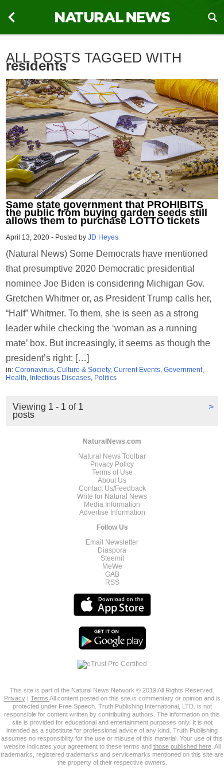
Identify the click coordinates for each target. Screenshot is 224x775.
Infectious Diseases (60, 378)
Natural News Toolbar (112, 456)
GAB (112, 574)
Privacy (14, 698)
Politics (105, 378)
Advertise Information (112, 512)
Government (183, 370)
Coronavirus (34, 370)
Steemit (112, 558)
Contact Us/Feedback (112, 488)
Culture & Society (83, 370)
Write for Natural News (112, 496)
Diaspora (112, 550)
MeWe (112, 566)
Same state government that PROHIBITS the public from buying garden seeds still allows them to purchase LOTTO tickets (106, 212)
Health (16, 378)
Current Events (137, 370)
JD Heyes (103, 237)
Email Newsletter (112, 542)
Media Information (112, 504)
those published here (182, 746)
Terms (39, 698)
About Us (112, 480)
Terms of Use (112, 472)
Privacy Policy (112, 464)
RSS (112, 582)
